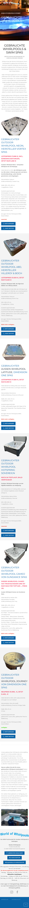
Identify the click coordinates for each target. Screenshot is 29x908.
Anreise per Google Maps (15, 853)
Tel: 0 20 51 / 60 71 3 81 (14, 857)
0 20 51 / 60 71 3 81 (9, 228)
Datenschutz (16, 899)
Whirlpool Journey (14, 681)
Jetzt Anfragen (9, 223)
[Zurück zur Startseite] (11, 3)
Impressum (4, 899)
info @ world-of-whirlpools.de (14, 862)
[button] (25, 3)
